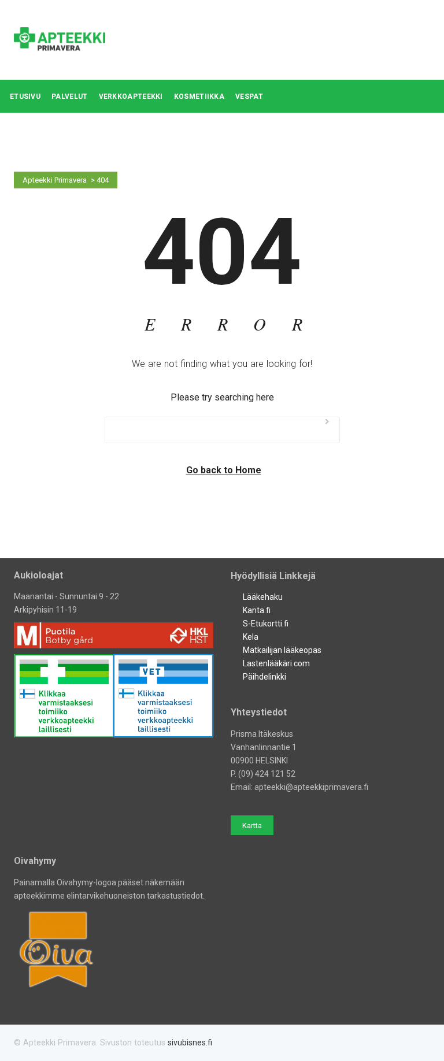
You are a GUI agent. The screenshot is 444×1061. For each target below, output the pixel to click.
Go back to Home (223, 470)
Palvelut (69, 96)
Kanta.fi (257, 610)
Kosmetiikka (199, 96)
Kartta (252, 825)
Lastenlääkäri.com (276, 663)
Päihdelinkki (264, 676)
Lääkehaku (263, 597)
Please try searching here (222, 397)
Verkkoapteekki (131, 96)
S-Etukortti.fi (265, 623)
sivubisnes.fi (190, 1042)
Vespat (249, 96)
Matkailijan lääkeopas (282, 650)
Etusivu (25, 96)
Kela (250, 636)
